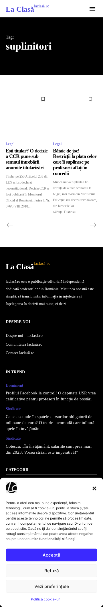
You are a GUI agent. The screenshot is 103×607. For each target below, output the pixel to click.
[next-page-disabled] (92, 225)
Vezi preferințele (51, 586)
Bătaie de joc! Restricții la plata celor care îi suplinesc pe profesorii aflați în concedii (74, 162)
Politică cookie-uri (45, 599)
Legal (10, 144)
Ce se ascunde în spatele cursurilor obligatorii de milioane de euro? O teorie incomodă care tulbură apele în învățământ (50, 422)
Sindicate (13, 409)
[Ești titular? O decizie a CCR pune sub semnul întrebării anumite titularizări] (28, 114)
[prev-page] (10, 225)
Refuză (51, 570)
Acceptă (51, 555)
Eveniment (14, 385)
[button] (94, 488)
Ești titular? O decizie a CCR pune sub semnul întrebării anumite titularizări (26, 159)
